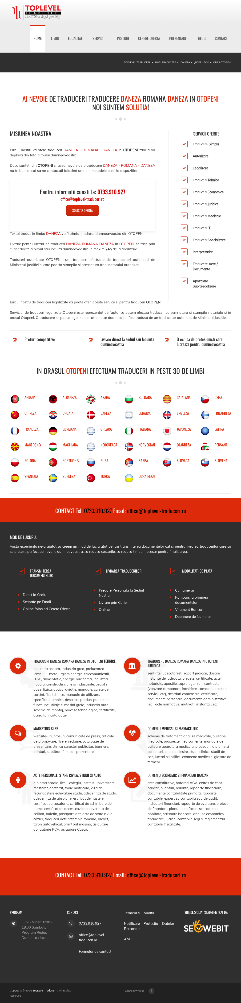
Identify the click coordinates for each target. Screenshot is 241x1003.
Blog (202, 38)
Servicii (98, 38)
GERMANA (69, 429)
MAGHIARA (70, 445)
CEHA (218, 397)
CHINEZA (30, 413)
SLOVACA (183, 460)
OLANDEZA (184, 445)
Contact (221, 38)
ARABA (105, 397)
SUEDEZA (69, 476)
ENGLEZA (183, 413)
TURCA (105, 476)
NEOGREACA (108, 445)
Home (37, 38)
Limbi (55, 38)
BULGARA (145, 397)
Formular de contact (95, 951)
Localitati (75, 38)
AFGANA (30, 397)
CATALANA (184, 397)
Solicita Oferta (82, 210)
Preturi (123, 38)
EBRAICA (145, 413)
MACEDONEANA (35, 445)
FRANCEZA (31, 429)
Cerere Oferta (149, 38)
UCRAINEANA (148, 476)
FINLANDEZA (223, 413)
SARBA (143, 460)
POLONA (30, 460)
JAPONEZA (184, 429)
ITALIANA (145, 429)
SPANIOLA (31, 476)
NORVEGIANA (148, 445)
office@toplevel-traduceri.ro (156, 510)
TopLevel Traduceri (44, 990)
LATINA (219, 429)
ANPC (129, 939)
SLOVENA (221, 460)
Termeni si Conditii (139, 913)
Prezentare (178, 38)
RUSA (104, 460)
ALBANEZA (70, 397)
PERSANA (221, 445)
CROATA (68, 413)
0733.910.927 (98, 510)
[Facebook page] (151, 991)
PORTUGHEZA (72, 460)
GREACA (106, 429)
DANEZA (105, 413)
